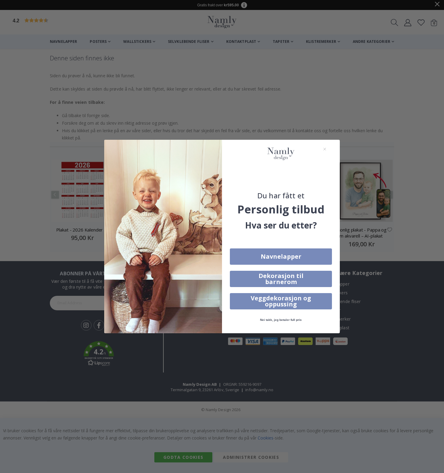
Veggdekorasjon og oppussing (281, 301)
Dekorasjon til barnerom (281, 279)
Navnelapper (281, 256)
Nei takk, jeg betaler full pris (281, 319)
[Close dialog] (324, 149)
